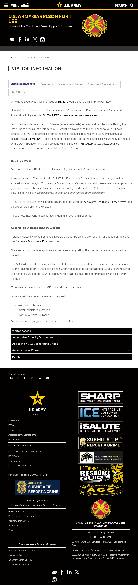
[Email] (12, 39)
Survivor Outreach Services (86, 541)
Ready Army (14, 439)
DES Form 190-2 (34, 138)
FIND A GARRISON (100, 537)
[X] (17, 378)
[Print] (40, 378)
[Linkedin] (27, 39)
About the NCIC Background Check (35, 343)
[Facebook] (20, 39)
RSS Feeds (13, 456)
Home (14, 57)
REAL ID (63, 101)
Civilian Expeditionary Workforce (108, 550)
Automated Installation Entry (32, 241)
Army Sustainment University (23, 550)
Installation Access (23, 83)
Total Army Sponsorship (114, 541)
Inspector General (17, 525)
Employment (14, 420)
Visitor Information (18, 520)
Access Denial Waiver (26, 350)
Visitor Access (21, 331)
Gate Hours (47, 84)
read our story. (73, 287)
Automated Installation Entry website (105, 201)
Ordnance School (17, 555)
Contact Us (14, 461)
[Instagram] (42, 39)
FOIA (11, 425)
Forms (16, 356)
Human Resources (80, 550)
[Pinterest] (32, 378)
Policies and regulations (21, 516)
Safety (11, 530)
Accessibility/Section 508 (22, 434)
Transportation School (20, 564)
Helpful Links (18, 92)
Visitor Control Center (70, 84)
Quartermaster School (20, 559)
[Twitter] (35, 39)
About (24, 57)
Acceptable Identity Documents (33, 337)
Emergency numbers (18, 511)
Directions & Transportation (103, 84)
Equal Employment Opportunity (24, 451)
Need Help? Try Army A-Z (21, 445)
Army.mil (37, 414)
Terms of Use (14, 430)
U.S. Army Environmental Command (89, 554)
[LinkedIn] (24, 378)
